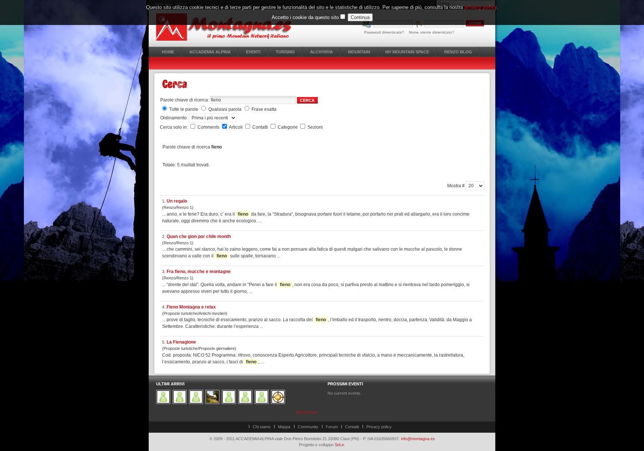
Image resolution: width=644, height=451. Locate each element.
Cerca (307, 100)
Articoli (236, 127)
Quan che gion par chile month (199, 236)
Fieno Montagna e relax (191, 307)
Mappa (284, 427)
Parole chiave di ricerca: (184, 100)
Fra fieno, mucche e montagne (199, 271)
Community (308, 427)
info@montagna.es (418, 438)
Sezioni (315, 127)
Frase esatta (264, 109)
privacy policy (480, 7)
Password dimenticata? (384, 32)
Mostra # (456, 185)
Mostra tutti (306, 412)
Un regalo (177, 201)
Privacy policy (379, 427)
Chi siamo (262, 427)
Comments (209, 127)
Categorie (288, 127)
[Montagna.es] (228, 27)
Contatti (260, 127)
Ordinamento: (174, 117)
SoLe (339, 444)
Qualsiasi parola (225, 109)
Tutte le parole (183, 109)
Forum (332, 427)
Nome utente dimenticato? (431, 32)
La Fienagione (181, 342)
